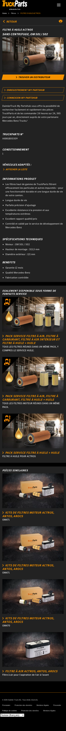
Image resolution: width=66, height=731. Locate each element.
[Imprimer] (61, 21)
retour (11, 21)
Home (4, 13)
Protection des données (23, 705)
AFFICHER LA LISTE (16, 169)
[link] (33, 77)
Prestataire (6, 705)
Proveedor (57, 705)
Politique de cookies (9, 711)
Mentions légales (43, 705)
